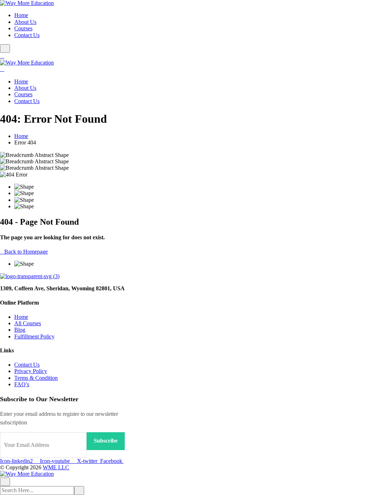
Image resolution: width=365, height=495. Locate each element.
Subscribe (106, 441)
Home (21, 15)
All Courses (27, 323)
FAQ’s (21, 384)
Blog (19, 330)
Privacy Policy (30, 371)
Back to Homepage (26, 252)
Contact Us (27, 35)
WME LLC (56, 467)
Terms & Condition (36, 378)
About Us (25, 22)
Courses (23, 28)
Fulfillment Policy (34, 336)
